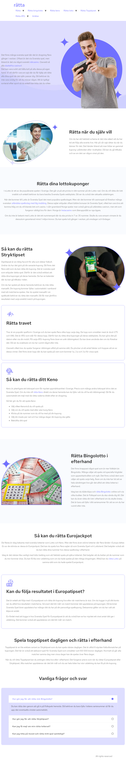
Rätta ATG (20, 16)
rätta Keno (38, 392)
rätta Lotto (114, 558)
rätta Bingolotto (103, 491)
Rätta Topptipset (88, 10)
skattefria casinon (13, 65)
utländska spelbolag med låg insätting (29, 203)
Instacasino (66, 210)
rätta (19, 5)
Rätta (18, 10)
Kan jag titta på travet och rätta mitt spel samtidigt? (38, 733)
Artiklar (35, 16)
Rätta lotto (68, 10)
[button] (63, 699)
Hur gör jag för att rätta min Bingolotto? (32, 699)
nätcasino (34, 62)
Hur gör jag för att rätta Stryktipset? (30, 719)
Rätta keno (55, 10)
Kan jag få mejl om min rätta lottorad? (31, 726)
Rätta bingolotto (35, 10)
